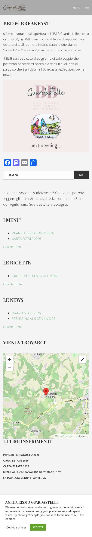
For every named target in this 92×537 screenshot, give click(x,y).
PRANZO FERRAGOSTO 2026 (33, 233)
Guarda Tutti (12, 247)
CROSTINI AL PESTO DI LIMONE (35, 275)
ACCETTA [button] (38, 527)
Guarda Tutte (12, 284)
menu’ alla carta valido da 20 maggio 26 (32, 472)
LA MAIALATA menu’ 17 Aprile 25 (24, 478)
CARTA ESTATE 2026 (26, 238)
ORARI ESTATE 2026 (26, 313)
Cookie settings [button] (16, 527)
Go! (81, 175)
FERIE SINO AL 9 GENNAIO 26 (33, 318)
